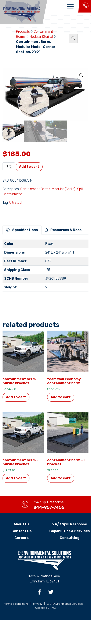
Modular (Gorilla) (41, 37)
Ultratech (16, 203)
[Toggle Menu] (70, 6)
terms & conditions (16, 603)
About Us (21, 524)
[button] (81, 75)
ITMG (53, 607)
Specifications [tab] (25, 230)
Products (23, 31)
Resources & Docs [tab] (65, 230)
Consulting (70, 538)
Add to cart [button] (16, 397)
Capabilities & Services (69, 531)
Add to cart (29, 167)
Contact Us (21, 531)
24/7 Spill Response (69, 524)
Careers (21, 538)
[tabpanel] (45, 267)
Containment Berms (35, 189)
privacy (37, 603)
